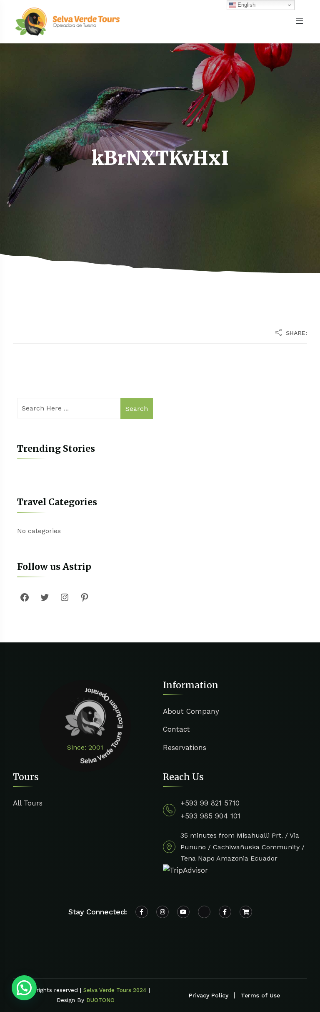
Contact (176, 729)
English (245, 5)
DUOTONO (100, 1000)
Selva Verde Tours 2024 (115, 990)
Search (136, 409)
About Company (191, 711)
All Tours (27, 803)
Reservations (184, 747)
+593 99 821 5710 (210, 803)
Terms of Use (260, 995)
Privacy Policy (208, 995)
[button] (24, 987)
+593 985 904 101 (210, 816)
